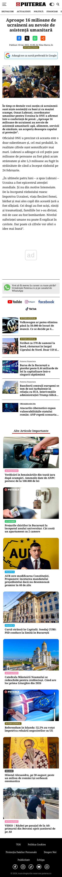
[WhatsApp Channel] (47, 866)
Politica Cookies (37, 844)
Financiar (52, 11)
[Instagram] (23, 866)
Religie (9, 771)
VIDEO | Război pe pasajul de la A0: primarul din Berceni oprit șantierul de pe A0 (30, 828)
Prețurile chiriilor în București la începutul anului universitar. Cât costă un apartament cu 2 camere (30, 528)
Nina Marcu (44, 44)
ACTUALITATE (24, 11)
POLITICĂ (38, 11)
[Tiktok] (31, 866)
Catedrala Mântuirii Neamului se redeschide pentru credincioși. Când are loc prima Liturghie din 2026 (30, 680)
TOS (18, 844)
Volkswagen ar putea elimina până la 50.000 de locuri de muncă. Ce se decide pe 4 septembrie (39, 326)
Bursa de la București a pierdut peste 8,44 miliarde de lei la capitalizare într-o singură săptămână (39, 370)
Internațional (31, 47)
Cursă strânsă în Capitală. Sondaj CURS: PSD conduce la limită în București (30, 631)
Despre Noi (50, 852)
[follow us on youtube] (15, 302)
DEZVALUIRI (8, 11)
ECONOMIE (10, 521)
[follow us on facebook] (46, 302)
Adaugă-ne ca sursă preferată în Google (34, 55)
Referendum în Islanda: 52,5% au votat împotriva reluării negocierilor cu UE (30, 729)
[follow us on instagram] (30, 302)
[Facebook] (15, 866)
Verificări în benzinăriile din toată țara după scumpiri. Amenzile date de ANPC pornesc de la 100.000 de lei (30, 478)
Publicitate (24, 859)
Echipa (41, 859)
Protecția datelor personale (21, 852)
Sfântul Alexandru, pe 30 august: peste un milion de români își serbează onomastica (29, 778)
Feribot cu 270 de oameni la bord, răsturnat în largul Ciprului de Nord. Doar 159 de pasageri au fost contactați (39, 346)
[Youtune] (39, 866)
